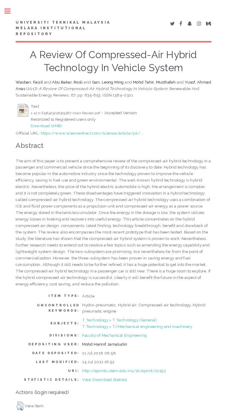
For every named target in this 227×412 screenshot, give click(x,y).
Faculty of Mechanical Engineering (114, 335)
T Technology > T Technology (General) (119, 320)
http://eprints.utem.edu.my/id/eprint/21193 (124, 370)
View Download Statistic (104, 379)
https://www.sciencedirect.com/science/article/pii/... (92, 133)
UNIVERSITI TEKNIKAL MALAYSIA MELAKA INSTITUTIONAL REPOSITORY (63, 28)
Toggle (10, 11)
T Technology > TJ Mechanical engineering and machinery (137, 326)
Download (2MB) (46, 125)
